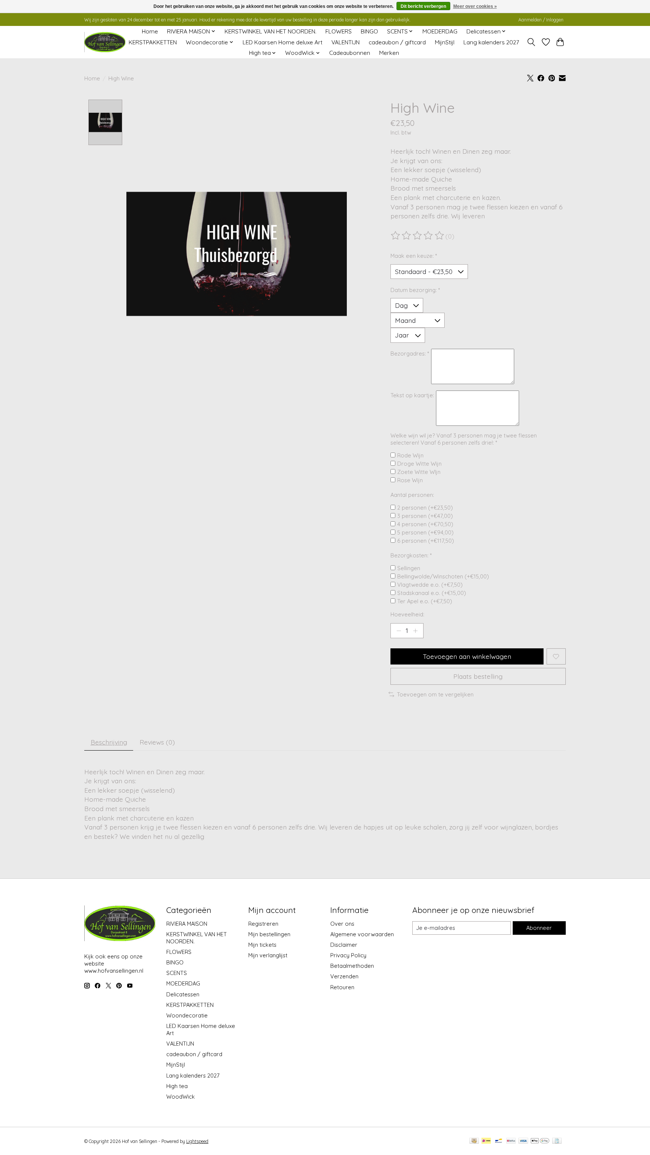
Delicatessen (182, 994)
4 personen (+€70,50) (425, 524)
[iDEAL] (486, 1141)
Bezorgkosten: (411, 555)
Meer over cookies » (475, 6)
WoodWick (180, 1096)
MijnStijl (444, 42)
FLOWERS (338, 31)
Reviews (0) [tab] (157, 742)
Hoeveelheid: (407, 614)
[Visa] (523, 1141)
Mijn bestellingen (269, 934)
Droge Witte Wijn (419, 463)
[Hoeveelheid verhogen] (415, 630)
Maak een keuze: (413, 255)
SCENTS (176, 972)
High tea (177, 1086)
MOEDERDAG (439, 31)
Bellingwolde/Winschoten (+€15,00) (443, 576)
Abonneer (539, 927)
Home (150, 31)
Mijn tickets (262, 944)
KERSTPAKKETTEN (153, 42)
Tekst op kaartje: (412, 395)
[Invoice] (557, 1141)
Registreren (263, 923)
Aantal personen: (412, 494)
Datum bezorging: (415, 290)
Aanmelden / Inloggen (540, 20)
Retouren (342, 987)
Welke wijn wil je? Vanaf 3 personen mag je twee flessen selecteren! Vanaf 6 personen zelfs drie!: (463, 439)
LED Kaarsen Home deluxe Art (282, 42)
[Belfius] (511, 1141)
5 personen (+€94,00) (425, 532)
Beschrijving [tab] (109, 742)
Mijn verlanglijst (267, 955)
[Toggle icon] (531, 42)
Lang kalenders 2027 (491, 42)
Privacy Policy (348, 955)
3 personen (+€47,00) (425, 515)
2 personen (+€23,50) (425, 507)
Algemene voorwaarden (362, 934)
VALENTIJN (345, 42)
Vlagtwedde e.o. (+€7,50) (430, 584)
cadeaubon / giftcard (397, 42)
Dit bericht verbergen (423, 6)
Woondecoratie (187, 1015)
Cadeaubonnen (349, 52)
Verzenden (344, 976)
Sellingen (408, 568)
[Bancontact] (498, 1141)
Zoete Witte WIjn (418, 471)
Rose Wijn (410, 480)
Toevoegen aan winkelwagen (467, 656)
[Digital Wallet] (540, 1141)
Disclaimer (343, 944)
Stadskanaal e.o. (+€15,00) (431, 592)
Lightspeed (197, 1141)
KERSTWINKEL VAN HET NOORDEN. (270, 31)
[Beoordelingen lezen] (417, 236)
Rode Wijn (410, 455)
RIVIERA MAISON (186, 923)
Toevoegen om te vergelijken (435, 694)
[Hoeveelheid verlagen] (398, 630)
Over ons (342, 923)
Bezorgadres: (409, 353)
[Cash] (474, 1141)
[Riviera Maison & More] (105, 42)
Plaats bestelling (478, 676)
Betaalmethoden (352, 965)
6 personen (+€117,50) (425, 540)
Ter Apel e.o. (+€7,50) (424, 601)
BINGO (369, 31)
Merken (389, 52)
